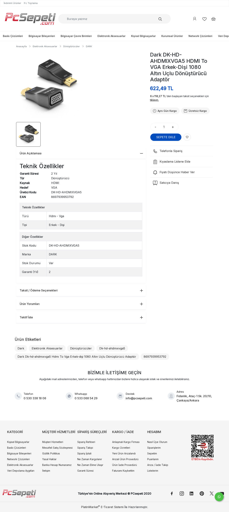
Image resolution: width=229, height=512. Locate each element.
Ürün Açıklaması (31, 153)
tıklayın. (154, 99)
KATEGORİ (15, 432)
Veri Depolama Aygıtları (20, 470)
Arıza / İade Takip (157, 464)
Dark (21, 348)
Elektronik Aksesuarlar (111, 36)
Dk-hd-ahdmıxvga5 (112, 348)
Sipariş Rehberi (86, 441)
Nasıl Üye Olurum (157, 441)
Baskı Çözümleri (13, 36)
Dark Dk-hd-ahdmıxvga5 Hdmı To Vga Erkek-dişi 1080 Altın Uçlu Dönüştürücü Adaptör (77, 356)
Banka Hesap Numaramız (57, 464)
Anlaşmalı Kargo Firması (126, 441)
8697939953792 (155, 356)
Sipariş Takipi (85, 447)
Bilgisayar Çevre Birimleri (76, 36)
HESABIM (154, 432)
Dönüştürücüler (81, 348)
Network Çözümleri (200, 36)
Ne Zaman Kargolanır (89, 459)
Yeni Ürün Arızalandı (124, 453)
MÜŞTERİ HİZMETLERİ (58, 432)
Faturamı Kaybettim (123, 470)
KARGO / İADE (123, 432)
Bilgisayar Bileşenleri (42, 36)
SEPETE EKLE (166, 137)
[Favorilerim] (204, 19)
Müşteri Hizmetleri (52, 441)
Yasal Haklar (49, 459)
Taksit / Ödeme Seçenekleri (39, 290)
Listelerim (152, 470)
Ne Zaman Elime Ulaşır (90, 464)
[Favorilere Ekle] (187, 137)
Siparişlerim (154, 447)
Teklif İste (26, 317)
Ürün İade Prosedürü (124, 464)
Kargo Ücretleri (121, 447)
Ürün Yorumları (30, 304)
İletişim (46, 470)
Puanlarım (153, 459)
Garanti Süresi (85, 470)
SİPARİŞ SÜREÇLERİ (92, 432)
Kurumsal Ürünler (172, 36)
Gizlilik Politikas (51, 453)
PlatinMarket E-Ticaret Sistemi (102, 507)
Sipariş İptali (84, 453)
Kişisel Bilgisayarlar (143, 36)
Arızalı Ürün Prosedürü (125, 459)
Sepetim (152, 453)
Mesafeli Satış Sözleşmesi (57, 447)
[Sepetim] (211, 18)
